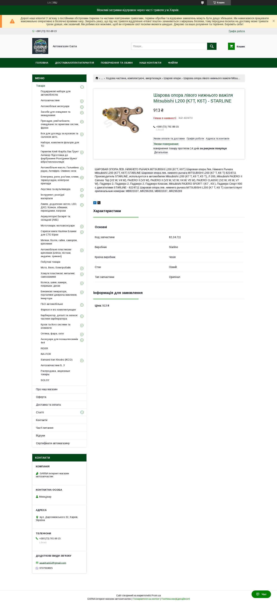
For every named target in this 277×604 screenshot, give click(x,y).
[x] (98, 203)
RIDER (44, 348)
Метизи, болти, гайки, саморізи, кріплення (59, 242)
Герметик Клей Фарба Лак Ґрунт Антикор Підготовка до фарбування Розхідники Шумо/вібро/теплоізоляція (60, 156)
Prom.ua (156, 595)
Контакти (41, 420)
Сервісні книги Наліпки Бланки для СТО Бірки (58, 233)
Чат (264, 594)
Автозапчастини (50, 100)
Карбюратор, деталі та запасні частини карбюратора (59, 317)
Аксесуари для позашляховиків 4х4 (59, 341)
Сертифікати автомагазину (53, 443)
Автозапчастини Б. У (53, 365)
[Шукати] (212, 46)
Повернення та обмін (117, 62)
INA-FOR (46, 354)
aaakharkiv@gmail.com (52, 562)
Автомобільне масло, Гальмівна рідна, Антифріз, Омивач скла (60, 169)
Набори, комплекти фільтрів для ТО (60, 144)
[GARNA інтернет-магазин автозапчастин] (40, 53)
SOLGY (45, 380)
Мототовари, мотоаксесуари (58, 225)
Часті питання (44, 427)
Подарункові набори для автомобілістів (55, 93)
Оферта (41, 396)
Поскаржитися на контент (146, 599)
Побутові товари (50, 261)
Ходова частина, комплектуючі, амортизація (133, 78)
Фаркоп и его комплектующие (58, 309)
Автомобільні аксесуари (55, 106)
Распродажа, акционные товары (55, 373)
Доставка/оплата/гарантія (74, 62)
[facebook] (94, 203)
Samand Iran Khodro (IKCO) (57, 359)
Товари (40, 85)
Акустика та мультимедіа (55, 189)
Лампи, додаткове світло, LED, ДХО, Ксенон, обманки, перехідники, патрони (59, 207)
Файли (173, 62)
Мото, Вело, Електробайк (56, 267)
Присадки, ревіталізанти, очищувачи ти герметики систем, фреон (60, 124)
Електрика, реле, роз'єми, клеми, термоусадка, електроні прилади (60, 180)
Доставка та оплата (48, 404)
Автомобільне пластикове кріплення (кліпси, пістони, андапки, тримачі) (56, 253)
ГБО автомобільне (52, 304)
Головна (42, 62)
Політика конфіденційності (175, 599)
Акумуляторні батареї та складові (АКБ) (55, 218)
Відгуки (40, 435)
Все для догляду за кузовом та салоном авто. (59, 135)
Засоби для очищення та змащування (55, 113)
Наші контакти (150, 62)
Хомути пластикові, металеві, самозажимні (58, 275)
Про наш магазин (46, 389)
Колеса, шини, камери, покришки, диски (54, 284)
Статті (40, 412)
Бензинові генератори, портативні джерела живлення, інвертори (59, 295)
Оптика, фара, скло (52, 333)
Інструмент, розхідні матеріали (52, 196)
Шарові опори (172, 78)
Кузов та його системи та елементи (55, 326)
